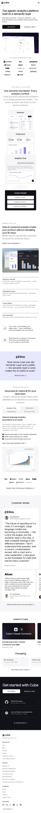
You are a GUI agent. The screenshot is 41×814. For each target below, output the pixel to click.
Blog (3, 748)
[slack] (7, 805)
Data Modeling (7, 776)
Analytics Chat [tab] (11, 408)
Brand (4, 792)
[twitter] (10, 805)
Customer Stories (7, 756)
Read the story (20, 375)
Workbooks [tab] (29, 408)
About (4, 789)
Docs (4, 745)
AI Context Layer (7, 774)
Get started (11, 27)
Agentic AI (5, 766)
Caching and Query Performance (12, 782)
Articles (4, 750)
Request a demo (29, 27)
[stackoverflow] (17, 805)
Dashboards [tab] (11, 411)
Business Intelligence (9, 768)
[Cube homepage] (5, 3)
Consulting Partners (8, 758)
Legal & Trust (6, 797)
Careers (4, 794)
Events (4, 753)
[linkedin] (20, 805)
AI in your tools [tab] (30, 411)
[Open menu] (39, 3)
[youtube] (14, 805)
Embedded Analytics (8, 771)
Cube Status (7, 809)
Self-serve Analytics (8, 779)
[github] (3, 805)
